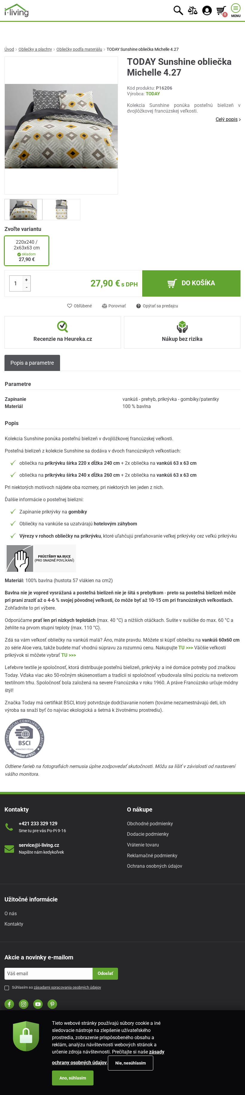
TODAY (153, 93)
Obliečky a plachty (35, 49)
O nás (10, 913)
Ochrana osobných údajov (154, 866)
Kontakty (13, 924)
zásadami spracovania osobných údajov (67, 987)
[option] (23, 209)
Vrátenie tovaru (143, 845)
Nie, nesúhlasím (130, 1063)
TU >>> (185, 648)
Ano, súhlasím (72, 1078)
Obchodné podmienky (150, 823)
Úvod (9, 49)
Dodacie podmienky (148, 834)
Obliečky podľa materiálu (79, 49)
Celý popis (227, 119)
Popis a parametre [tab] (32, 363)
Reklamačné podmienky (152, 855)
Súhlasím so (56, 987)
